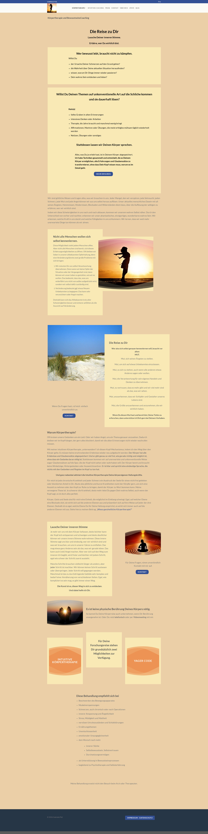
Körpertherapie (78, 8)
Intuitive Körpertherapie (65, 661)
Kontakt (114, 8)
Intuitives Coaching (96, 8)
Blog (159, 1)
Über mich (124, 8)
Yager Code (143, 660)
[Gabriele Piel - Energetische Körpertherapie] (58, 8)
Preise (107, 8)
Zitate (131, 8)
